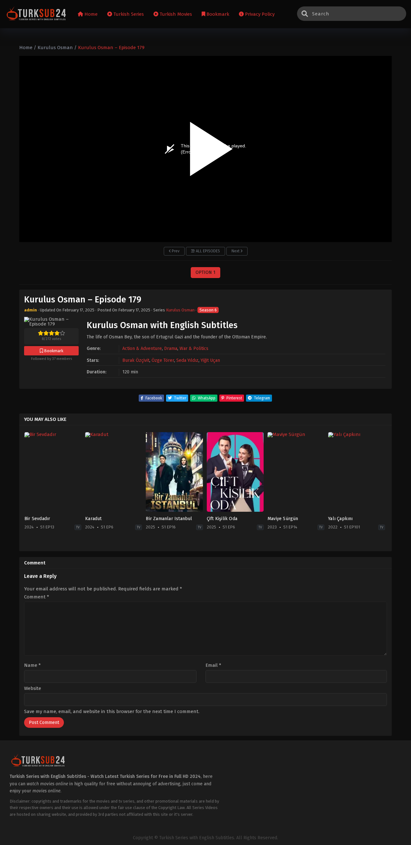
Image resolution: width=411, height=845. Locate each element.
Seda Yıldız (187, 360)
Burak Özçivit (135, 360)
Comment (36, 597)
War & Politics (193, 348)
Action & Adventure (142, 348)
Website (32, 688)
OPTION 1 (205, 272)
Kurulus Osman (180, 310)
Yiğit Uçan (210, 360)
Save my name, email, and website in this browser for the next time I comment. (111, 711)
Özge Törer (163, 360)
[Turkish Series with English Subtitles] (36, 14)
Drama (170, 348)
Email (213, 665)
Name (32, 665)
